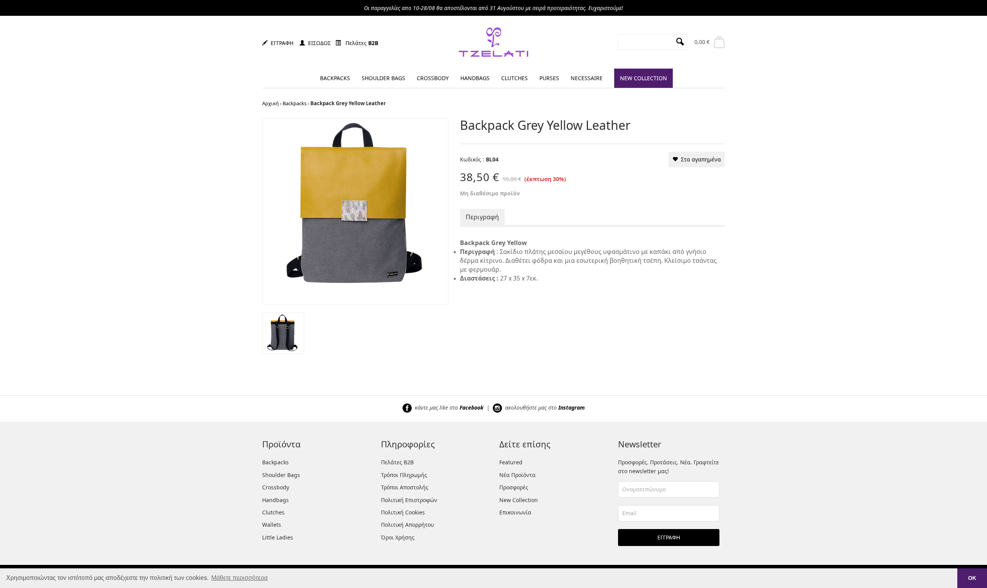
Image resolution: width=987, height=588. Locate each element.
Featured (510, 462)
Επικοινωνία (515, 512)
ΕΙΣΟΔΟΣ (318, 43)
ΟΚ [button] (972, 578)
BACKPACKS (335, 78)
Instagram (571, 407)
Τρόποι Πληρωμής (404, 475)
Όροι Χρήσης (397, 537)
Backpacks (295, 103)
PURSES (549, 78)
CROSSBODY (433, 78)
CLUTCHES (514, 78)
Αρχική (270, 103)
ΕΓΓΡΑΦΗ (280, 43)
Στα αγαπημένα (699, 159)
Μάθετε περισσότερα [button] (239, 578)
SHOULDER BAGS (383, 78)
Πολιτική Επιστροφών (409, 500)
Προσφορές (513, 487)
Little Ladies (277, 537)
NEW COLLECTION (643, 78)
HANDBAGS (475, 78)
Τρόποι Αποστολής (404, 487)
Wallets (271, 524)
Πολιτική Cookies (403, 512)
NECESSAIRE (587, 78)
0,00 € (702, 41)
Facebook (471, 407)
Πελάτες (359, 43)
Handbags (275, 500)
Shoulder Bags (281, 475)
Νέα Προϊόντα (517, 475)
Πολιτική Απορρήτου (407, 524)
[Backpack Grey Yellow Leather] (355, 210)
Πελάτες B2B (397, 462)
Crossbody (275, 487)
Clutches (273, 512)
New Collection (518, 500)
